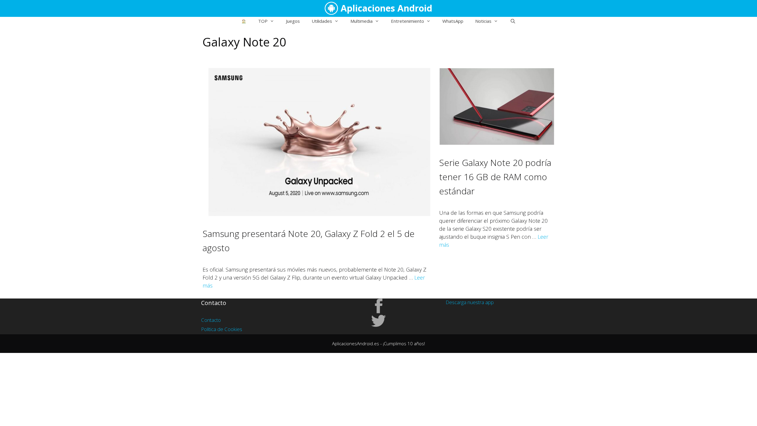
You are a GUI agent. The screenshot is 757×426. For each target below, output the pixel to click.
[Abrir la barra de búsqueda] (512, 21)
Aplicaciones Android (386, 8)
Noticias (483, 21)
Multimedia (361, 21)
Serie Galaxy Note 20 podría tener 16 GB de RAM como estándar (495, 176)
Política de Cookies (221, 329)
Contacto (211, 320)
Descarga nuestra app (470, 302)
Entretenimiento (407, 21)
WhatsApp (452, 21)
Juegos (293, 21)
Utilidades (322, 21)
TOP (263, 21)
